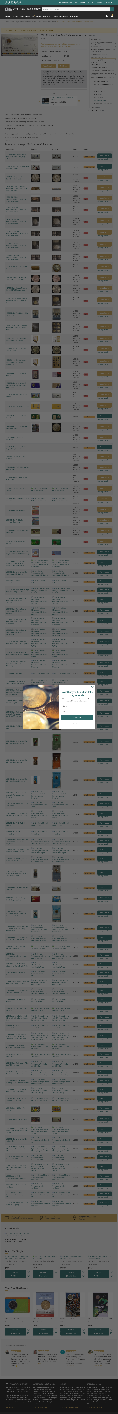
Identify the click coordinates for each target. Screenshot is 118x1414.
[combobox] (78, 9)
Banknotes (47, 16)
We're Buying (74, 16)
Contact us (99, 2)
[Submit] (112, 9)
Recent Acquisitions (27, 16)
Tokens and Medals (60, 16)
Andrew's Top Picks (11, 16)
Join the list (77, 718)
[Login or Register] (107, 16)
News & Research (80, 2)
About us (90, 2)
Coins (38, 16)
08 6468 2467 (109, 2)
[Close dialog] (92, 687)
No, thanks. (77, 724)
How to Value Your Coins (65, 2)
